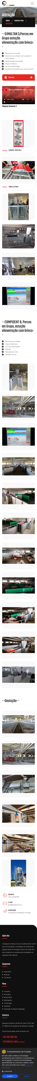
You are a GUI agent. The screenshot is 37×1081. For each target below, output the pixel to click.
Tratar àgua (8, 1003)
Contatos (7, 991)
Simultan (11, 77)
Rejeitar (27, 1076)
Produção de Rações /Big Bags (14, 1009)
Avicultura (7, 994)
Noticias (7, 975)
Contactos (7, 978)
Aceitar (10, 1076)
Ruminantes (8, 1000)
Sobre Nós (7, 972)
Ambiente (7, 1006)
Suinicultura (19, 20)
